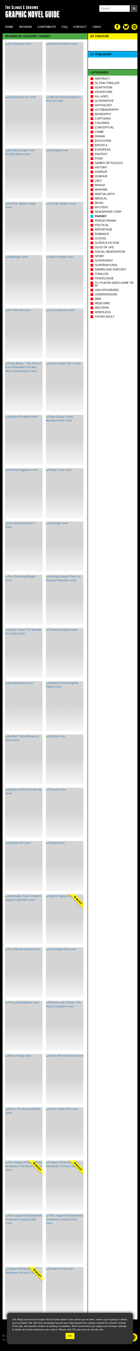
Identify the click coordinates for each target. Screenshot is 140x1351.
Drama (100, 136)
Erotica (101, 145)
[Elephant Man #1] (24, 120)
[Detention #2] (24, 866)
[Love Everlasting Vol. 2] (24, 546)
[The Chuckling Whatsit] (24, 600)
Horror (101, 171)
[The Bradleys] (24, 67)
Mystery (101, 207)
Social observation (110, 251)
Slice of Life (104, 247)
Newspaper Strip (108, 211)
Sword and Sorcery (111, 269)
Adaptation (103, 87)
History (101, 167)
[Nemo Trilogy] (24, 1079)
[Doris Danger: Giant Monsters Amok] (64, 440)
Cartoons (103, 118)
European (103, 149)
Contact (80, 26)
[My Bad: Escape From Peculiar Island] (24, 173)
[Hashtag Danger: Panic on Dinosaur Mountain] (64, 600)
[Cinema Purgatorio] (24, 493)
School (101, 238)
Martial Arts (105, 194)
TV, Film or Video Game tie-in (114, 284)
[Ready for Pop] (64, 1292)
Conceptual (104, 127)
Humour (101, 176)
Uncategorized (107, 290)
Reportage (103, 229)
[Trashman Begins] (64, 653)
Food (99, 158)
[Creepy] (64, 866)
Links (97, 26)
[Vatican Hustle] (64, 280)
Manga (100, 185)
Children (102, 123)
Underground (106, 294)
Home (9, 26)
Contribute (47, 26)
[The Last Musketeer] (24, 1026)
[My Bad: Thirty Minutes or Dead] (24, 759)
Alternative (104, 100)
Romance (102, 234)
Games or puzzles (109, 163)
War (98, 298)
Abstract (102, 78)
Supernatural (106, 265)
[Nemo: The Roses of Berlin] (24, 1132)
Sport (99, 256)
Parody (101, 216)
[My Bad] (64, 759)
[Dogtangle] (24, 280)
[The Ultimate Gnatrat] (24, 972)
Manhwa (101, 189)
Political (102, 225)
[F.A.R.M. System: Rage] (24, 227)
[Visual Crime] (64, 493)
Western (102, 307)
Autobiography (107, 109)
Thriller (101, 273)
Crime (99, 131)
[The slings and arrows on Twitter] (126, 27)
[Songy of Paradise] (24, 440)
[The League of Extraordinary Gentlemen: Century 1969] (24, 1239)
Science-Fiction (107, 242)
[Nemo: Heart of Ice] (64, 1132)
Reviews (25, 26)
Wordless (103, 312)
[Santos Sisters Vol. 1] (64, 386)
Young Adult (105, 316)
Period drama (105, 220)
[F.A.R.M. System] (64, 227)
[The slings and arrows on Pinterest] (134, 27)
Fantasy (101, 154)
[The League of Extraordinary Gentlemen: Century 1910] (64, 1239)
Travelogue (104, 278)
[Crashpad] (64, 173)
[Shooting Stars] (24, 706)
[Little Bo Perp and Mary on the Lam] (64, 120)
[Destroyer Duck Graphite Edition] (64, 706)
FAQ (64, 26)
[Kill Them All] (24, 333)
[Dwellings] (64, 546)
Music (99, 202)
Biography (103, 114)
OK (70, 1335)
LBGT (98, 180)
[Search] (134, 8)
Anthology (103, 105)
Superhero (104, 260)
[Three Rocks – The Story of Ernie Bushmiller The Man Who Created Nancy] (24, 386)
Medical (101, 198)
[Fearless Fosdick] (64, 67)
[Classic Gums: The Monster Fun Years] (24, 653)
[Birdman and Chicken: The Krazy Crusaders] (64, 1026)
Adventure (103, 91)
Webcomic (102, 303)
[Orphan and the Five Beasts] (24, 813)
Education (103, 140)
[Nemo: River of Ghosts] (64, 1079)
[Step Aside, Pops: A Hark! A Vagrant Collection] (24, 919)
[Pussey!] (64, 813)
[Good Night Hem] (64, 972)
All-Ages (101, 96)
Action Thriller (107, 83)
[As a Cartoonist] (64, 333)
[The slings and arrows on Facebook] (117, 27)
